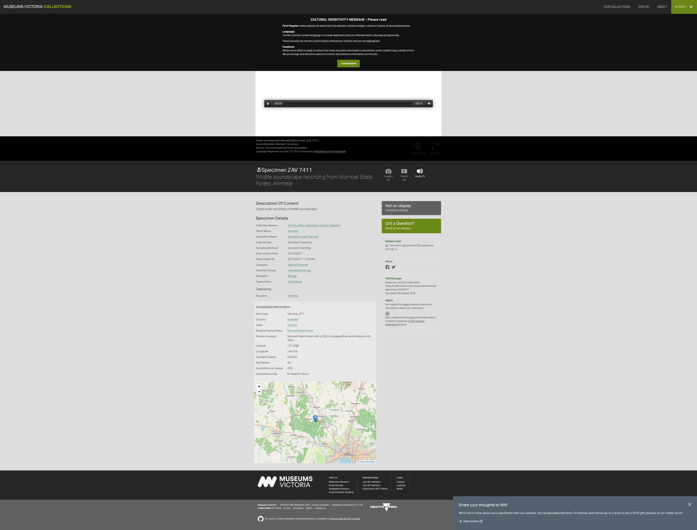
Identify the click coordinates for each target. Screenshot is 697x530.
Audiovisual (295, 281)
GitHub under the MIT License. (345, 519)
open (406, 304)
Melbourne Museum (339, 482)
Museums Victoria (37, 7)
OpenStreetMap (367, 461)
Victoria (292, 325)
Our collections (617, 6)
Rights (309, 508)
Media (400, 489)
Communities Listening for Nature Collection (314, 225)
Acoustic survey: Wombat (303, 236)
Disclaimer (298, 508)
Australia (292, 319)
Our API (643, 6)
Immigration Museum (339, 489)
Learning (401, 485)
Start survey (470, 521)
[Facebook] (387, 268)
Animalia (293, 231)
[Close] (689, 505)
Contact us (320, 508)
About (662, 6)
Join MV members (372, 482)
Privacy (287, 508)
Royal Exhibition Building (341, 492)
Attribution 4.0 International (329, 151)
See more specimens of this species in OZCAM (409, 247)
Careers (400, 482)
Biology (292, 276)
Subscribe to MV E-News (375, 489)
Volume (428, 103)
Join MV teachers (371, 485)
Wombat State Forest (300, 330)
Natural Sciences (298, 265)
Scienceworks (336, 485)
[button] (684, 7)
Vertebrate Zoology (299, 270)
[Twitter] (393, 268)
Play (268, 103)
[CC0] (387, 313)
